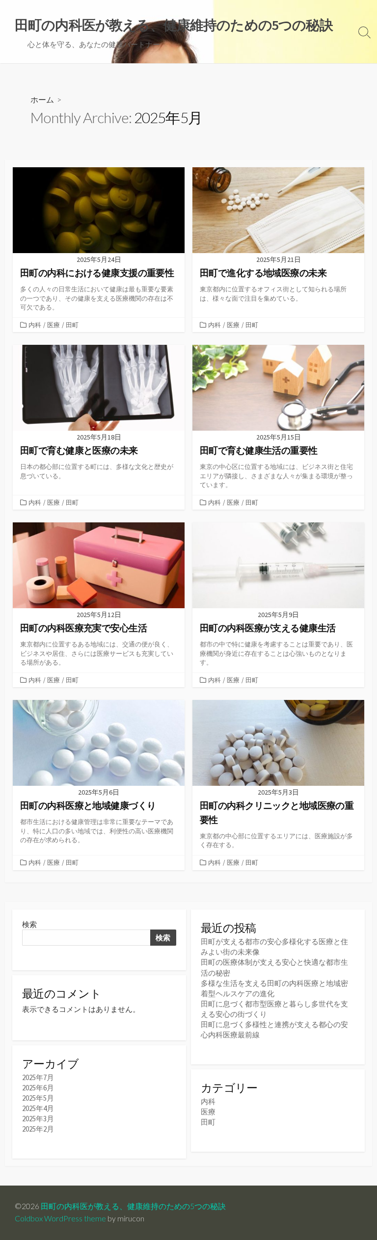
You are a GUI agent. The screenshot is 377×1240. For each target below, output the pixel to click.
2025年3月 (38, 1118)
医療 (53, 325)
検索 (29, 924)
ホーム (42, 99)
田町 (72, 325)
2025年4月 (38, 1108)
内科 (34, 325)
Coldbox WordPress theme (60, 1218)
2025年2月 (38, 1129)
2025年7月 (38, 1077)
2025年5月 (38, 1098)
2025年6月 (38, 1087)
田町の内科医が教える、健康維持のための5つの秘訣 (133, 1206)
